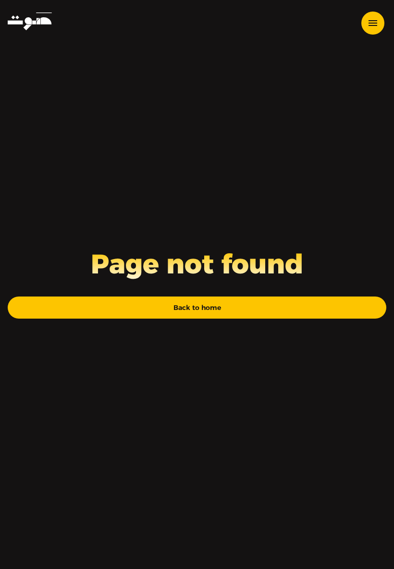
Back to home (197, 307)
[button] (377, 23)
